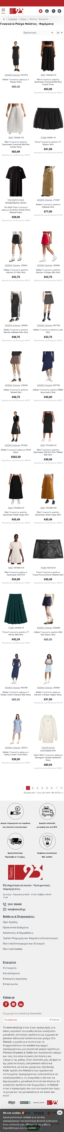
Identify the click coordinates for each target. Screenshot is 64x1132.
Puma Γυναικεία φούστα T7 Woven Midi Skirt (16, 633)
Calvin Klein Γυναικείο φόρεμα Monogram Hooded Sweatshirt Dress (48, 757)
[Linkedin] (21, 1004)
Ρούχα (23, 19)
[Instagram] (13, 1004)
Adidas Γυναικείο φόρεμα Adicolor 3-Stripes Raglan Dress (48, 693)
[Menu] (3, 11)
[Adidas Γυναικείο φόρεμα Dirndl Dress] (16, 426)
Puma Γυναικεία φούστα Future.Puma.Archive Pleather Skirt (48, 573)
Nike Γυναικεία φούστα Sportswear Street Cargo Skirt (16, 513)
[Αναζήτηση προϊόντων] (53, 11)
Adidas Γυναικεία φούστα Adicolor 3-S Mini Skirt (16, 271)
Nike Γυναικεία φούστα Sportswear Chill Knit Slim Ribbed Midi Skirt (48, 452)
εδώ (38, 1128)
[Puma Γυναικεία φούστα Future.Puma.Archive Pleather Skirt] (48, 549)
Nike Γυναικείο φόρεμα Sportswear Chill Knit (16, 573)
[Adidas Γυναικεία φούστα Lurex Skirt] (48, 306)
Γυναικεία (12, 19)
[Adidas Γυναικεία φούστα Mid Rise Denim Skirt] (48, 609)
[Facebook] (6, 1004)
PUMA (43, 137)
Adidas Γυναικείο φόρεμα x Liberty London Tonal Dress (16, 753)
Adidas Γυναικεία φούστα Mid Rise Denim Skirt (48, 633)
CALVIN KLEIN (48, 747)
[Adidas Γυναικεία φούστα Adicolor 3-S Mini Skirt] (16, 247)
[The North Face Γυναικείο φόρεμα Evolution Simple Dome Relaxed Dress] (16, 181)
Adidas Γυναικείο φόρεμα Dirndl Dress (16, 451)
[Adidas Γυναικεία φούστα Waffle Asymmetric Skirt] (48, 366)
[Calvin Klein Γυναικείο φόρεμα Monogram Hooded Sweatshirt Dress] (48, 729)
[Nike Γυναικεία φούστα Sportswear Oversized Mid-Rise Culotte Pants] (48, 56)
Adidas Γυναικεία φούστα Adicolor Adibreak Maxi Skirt (16, 331)
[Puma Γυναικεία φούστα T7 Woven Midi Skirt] (16, 609)
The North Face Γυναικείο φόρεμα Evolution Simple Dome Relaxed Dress (15, 210)
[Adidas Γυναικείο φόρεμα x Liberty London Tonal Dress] (16, 729)
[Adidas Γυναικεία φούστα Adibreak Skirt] (48, 181)
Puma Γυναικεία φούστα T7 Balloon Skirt (48, 143)
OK (59, 1112)
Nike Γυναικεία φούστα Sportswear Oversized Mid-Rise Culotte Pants (48, 82)
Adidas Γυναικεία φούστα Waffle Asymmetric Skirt (48, 391)
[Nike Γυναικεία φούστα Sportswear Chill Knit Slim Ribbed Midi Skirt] (48, 426)
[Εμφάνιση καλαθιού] (60, 11)
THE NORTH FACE (15, 199)
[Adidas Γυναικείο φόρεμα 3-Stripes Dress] (16, 56)
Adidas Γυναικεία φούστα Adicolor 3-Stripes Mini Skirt (48, 271)
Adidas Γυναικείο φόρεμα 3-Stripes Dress (15, 80)
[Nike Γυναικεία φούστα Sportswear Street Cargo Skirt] (16, 489)
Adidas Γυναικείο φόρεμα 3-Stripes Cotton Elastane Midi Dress (16, 693)
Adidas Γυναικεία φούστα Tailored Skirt (16, 391)
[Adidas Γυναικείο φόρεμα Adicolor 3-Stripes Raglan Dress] (48, 669)
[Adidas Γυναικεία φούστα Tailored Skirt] (16, 366)
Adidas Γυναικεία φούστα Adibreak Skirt (48, 205)
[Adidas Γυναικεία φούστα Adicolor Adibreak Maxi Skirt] (16, 306)
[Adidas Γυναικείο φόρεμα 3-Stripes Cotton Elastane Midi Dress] (16, 669)
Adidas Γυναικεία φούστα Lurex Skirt (48, 331)
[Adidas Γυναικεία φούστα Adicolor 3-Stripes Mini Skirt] (48, 247)
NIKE (43, 74)
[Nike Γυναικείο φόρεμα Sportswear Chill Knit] (16, 549)
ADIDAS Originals (12, 74)
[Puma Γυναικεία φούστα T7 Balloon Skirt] (48, 119)
